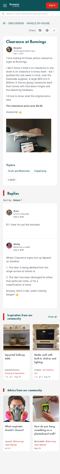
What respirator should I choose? (14, 428)
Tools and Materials (19, 171)
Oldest (17, 200)
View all (52, 317)
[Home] (4, 23)
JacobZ (8, 441)
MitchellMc (39, 441)
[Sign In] (52, 5)
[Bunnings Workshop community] (14, 5)
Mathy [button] (17, 244)
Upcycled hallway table (15, 356)
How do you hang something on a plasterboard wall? (45, 429)
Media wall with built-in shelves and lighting (45, 358)
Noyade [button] (18, 48)
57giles (37, 370)
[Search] (3, 13)
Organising (40, 171)
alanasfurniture (12, 370)
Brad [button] (16, 211)
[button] (9, 49)
